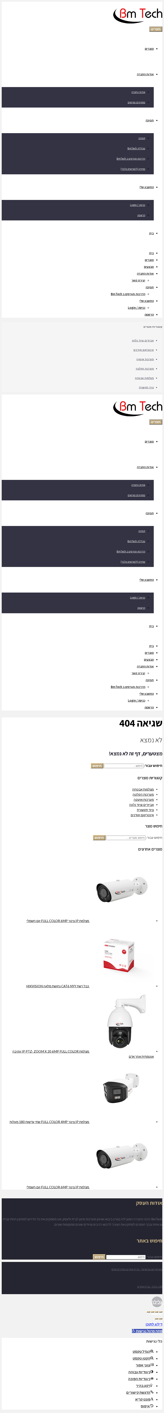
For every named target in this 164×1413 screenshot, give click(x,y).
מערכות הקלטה (145, 368)
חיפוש (97, 766)
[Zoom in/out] (148, 1311)
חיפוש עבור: (154, 837)
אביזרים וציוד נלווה (143, 340)
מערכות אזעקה (145, 359)
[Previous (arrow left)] (160, 1318)
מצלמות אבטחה (144, 378)
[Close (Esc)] (160, 1311)
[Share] (156, 1311)
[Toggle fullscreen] (152, 1311)
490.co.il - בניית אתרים (149, 1286)
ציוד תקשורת (146, 387)
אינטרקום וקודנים (143, 349)
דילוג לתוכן (154, 1324)
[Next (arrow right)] (156, 1318)
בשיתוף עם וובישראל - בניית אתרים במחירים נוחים (136, 1269)
